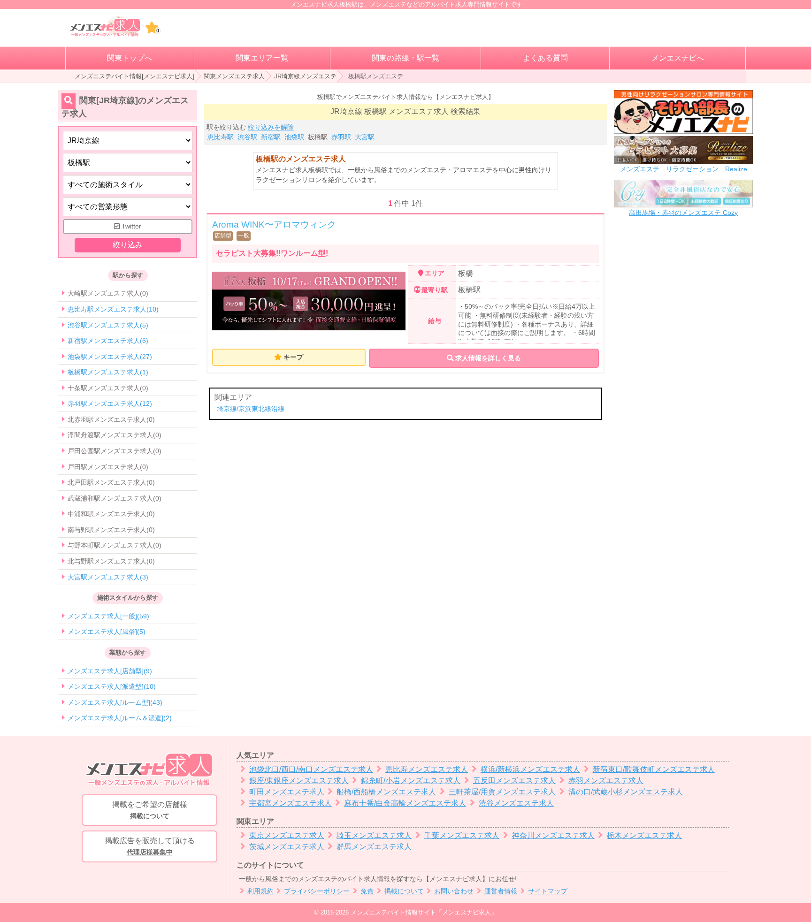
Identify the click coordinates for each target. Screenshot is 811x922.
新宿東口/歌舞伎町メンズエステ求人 (654, 769)
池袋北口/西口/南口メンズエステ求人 (311, 769)
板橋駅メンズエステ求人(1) (108, 372)
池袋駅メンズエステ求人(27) (110, 356)
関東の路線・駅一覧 (405, 58)
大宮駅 (365, 137)
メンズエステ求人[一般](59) (108, 616)
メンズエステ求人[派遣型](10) (112, 686)
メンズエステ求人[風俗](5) (106, 631)
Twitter (130, 226)
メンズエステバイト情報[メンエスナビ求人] (134, 76)
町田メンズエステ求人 (286, 792)
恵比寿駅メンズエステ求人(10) (113, 309)
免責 (367, 891)
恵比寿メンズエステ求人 (426, 769)
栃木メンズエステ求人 (644, 835)
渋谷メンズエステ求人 (516, 803)
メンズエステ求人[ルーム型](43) (115, 702)
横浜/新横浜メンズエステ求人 (530, 769)
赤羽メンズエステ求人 (605, 781)
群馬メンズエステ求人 (374, 847)
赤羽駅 (341, 137)
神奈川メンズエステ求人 (553, 835)
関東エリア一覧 (262, 58)
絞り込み (128, 245)
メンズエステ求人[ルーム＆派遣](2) (120, 718)
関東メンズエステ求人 (234, 76)
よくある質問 (545, 58)
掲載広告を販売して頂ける (150, 846)
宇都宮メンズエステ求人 (290, 803)
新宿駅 (271, 137)
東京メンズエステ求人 (286, 835)
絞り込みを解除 (271, 127)
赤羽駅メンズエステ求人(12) (110, 403)
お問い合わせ (454, 891)
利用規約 (260, 891)
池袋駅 (294, 137)
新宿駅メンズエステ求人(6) (108, 340)
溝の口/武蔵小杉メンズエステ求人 (625, 792)
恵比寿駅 (220, 137)
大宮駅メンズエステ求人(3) (108, 577)
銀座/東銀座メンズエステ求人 (299, 781)
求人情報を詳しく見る (487, 358)
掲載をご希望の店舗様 (149, 810)
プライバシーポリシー (317, 891)
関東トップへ (129, 58)
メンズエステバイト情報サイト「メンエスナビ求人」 (424, 912)
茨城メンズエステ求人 (286, 847)
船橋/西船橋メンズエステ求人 (386, 792)
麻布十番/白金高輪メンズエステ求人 (405, 803)
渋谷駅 (247, 137)
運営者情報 (500, 891)
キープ (293, 357)
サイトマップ (547, 891)
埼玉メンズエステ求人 (374, 835)
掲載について (404, 891)
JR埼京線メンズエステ (305, 76)
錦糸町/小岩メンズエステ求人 (410, 781)
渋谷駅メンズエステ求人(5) (108, 325)
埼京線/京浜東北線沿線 (250, 408)
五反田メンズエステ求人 (514, 781)
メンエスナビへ (677, 58)
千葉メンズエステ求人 (461, 835)
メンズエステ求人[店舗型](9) (110, 671)
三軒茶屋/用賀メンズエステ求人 (502, 792)
